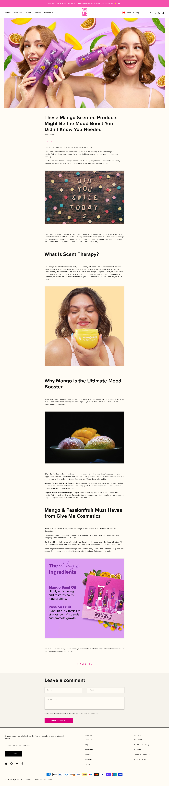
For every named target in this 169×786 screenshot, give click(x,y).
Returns (137, 749)
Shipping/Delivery (141, 744)
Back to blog (86, 664)
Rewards (88, 759)
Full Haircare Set (66, 542)
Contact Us (139, 740)
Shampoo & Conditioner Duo (72, 535)
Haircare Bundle (81, 542)
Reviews (87, 754)
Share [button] (49, 141)
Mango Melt (76, 548)
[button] (9, 13)
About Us (88, 740)
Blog (86, 744)
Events (87, 764)
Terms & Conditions (142, 754)
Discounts (88, 749)
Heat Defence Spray (107, 548)
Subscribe (13, 754)
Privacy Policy (140, 759)
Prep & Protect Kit (114, 542)
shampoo (53, 237)
